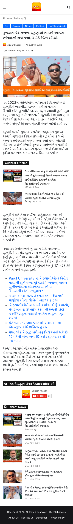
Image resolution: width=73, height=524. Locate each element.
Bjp (25, 18)
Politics (18, 18)
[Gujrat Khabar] (36, 6)
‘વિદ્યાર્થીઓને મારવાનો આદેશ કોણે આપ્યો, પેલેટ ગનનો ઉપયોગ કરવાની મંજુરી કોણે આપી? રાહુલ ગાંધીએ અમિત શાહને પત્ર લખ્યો (39, 311)
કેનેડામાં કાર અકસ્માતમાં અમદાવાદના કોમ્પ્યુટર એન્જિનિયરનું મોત (35, 325)
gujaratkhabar (14, 45)
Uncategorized (57, 26)
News (28, 26)
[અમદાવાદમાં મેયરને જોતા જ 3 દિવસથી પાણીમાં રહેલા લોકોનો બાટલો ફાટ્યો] (12, 198)
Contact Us (27, 517)
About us (14, 517)
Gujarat (17, 26)
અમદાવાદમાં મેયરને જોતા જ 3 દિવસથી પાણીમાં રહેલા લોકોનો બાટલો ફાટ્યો (36, 298)
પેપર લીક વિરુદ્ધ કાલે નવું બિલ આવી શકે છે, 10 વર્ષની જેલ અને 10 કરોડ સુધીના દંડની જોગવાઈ (39, 336)
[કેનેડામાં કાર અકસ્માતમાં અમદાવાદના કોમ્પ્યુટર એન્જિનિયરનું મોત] (12, 476)
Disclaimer (41, 517)
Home (8, 18)
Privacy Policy (57, 517)
